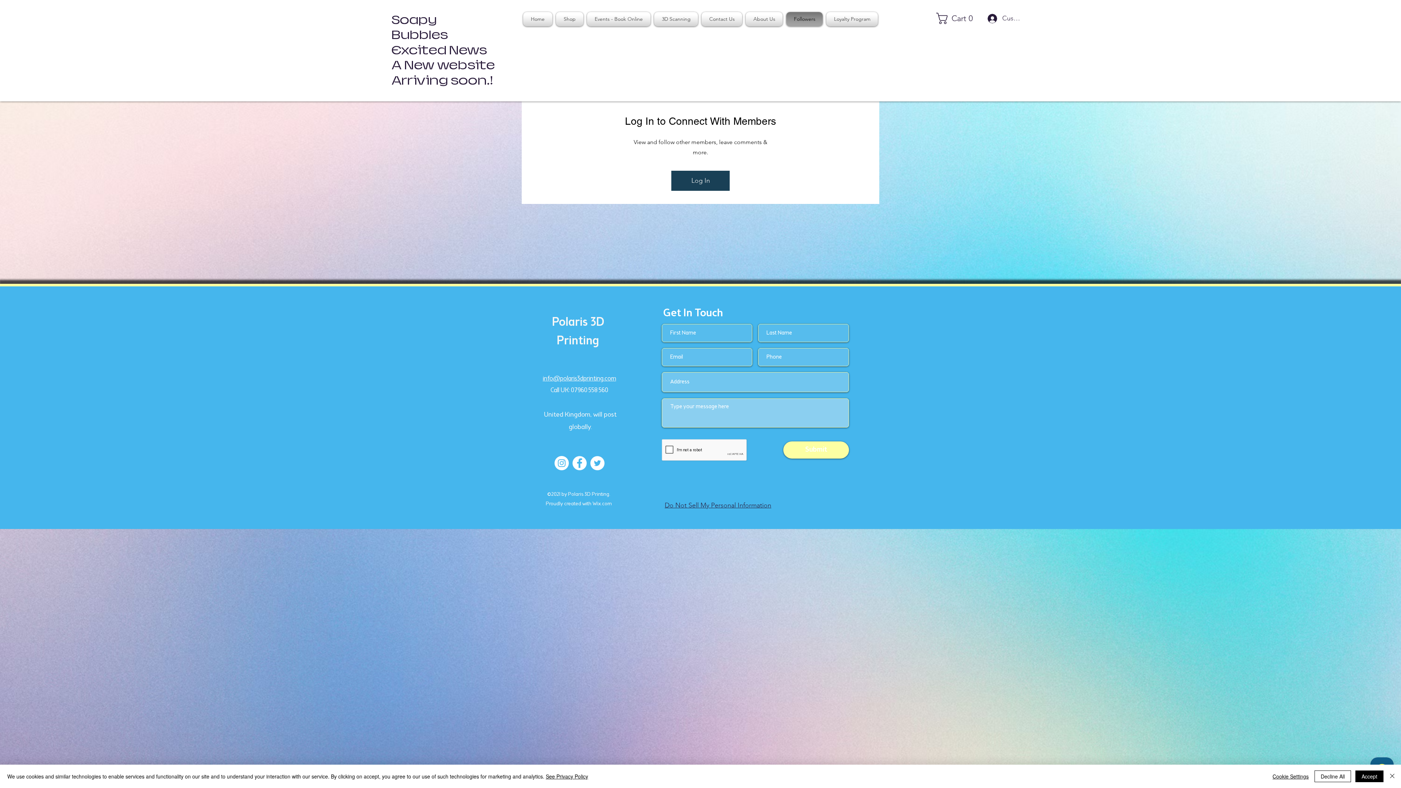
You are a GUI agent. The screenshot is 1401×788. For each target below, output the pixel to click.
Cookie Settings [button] (1291, 776)
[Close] (1392, 776)
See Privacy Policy (567, 776)
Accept (1369, 776)
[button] (957, 18)
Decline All (1333, 776)
